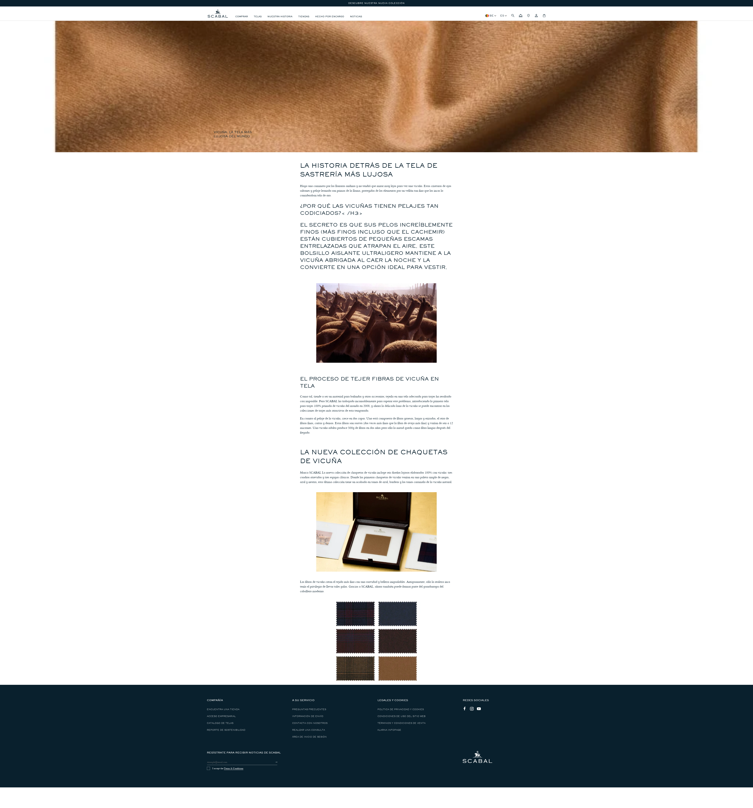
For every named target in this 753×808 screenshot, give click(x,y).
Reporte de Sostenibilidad (226, 730)
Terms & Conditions (233, 768)
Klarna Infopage (389, 730)
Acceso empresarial (221, 716)
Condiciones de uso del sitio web (401, 716)
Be (491, 15)
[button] (513, 16)
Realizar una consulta (308, 730)
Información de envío (307, 716)
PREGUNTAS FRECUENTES (309, 709)
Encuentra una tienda (223, 709)
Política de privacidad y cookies (400, 709)
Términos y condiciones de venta (401, 723)
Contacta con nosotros (309, 723)
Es (502, 15)
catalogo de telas (220, 723)
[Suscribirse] (272, 762)
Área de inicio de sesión (309, 737)
